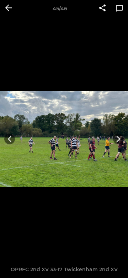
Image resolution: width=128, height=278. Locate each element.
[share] (102, 9)
